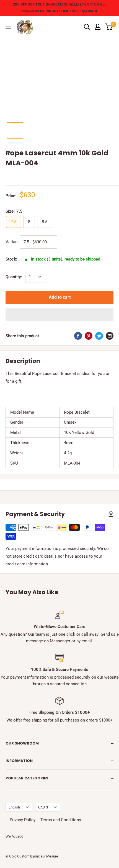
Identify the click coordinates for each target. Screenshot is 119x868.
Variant (12, 241)
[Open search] (87, 27)
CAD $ (43, 807)
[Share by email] (109, 336)
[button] (59, 314)
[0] (108, 27)
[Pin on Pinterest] (88, 336)
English (14, 807)
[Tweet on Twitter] (99, 336)
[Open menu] (8, 27)
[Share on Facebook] (78, 336)
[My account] (97, 27)
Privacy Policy (22, 819)
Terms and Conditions (60, 819)
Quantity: (14, 276)
